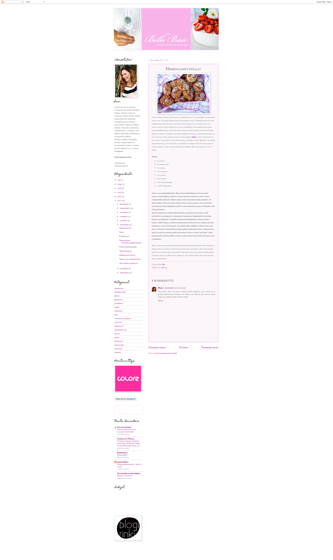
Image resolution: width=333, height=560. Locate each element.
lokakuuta (124, 212)
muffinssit (118, 326)
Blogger (173, 554)
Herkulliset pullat (127, 255)
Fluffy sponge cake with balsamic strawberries (126, 430)
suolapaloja (119, 345)
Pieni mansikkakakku (128, 247)
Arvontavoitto (125, 228)
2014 (119, 184)
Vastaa (160, 300)
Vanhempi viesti (210, 347)
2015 (119, 180)
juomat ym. (118, 299)
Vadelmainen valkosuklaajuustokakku (130, 241)
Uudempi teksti (157, 347)
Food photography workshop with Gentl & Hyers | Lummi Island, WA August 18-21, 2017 (128, 443)
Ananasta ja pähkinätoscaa (130, 259)
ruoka (116, 337)
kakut (116, 307)
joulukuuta (124, 204)
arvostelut (118, 288)
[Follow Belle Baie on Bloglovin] (125, 400)
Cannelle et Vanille (125, 439)
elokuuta (124, 220)
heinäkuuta (125, 224)
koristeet (118, 311)
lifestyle (118, 322)
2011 (119, 196)
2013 (119, 188)
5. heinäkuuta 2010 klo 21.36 (175, 288)
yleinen (117, 352)
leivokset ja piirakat (122, 318)
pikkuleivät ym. (120, 330)
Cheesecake (124, 236)
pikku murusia (122, 462)
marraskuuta (125, 208)
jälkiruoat (118, 303)
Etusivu (183, 347)
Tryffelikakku (125, 251)
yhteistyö (118, 348)
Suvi (163, 264)
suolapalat (118, 341)
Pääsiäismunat (122, 455)
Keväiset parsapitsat (125, 476)
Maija (160, 288)
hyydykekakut (120, 292)
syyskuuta (124, 216)
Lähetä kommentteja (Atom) (165, 353)
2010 (119, 200)
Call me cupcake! (124, 427)
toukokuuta (125, 273)
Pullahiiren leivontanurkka (128, 473)
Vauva (121, 232)
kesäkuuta (124, 268)
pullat (164, 267)
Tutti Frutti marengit (128, 263)
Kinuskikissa (122, 452)
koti (116, 314)
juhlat (117, 296)
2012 (119, 192)
